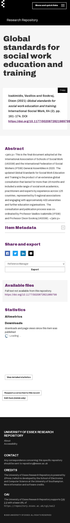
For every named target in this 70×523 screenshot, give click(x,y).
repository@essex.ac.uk (35, 463)
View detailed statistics (19, 377)
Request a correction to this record (22, 393)
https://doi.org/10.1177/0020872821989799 (31, 294)
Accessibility (10, 444)
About (7, 441)
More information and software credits (24, 484)
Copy (61, 89)
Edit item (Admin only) (15, 398)
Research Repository (22, 20)
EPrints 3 (8, 478)
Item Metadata (20, 228)
